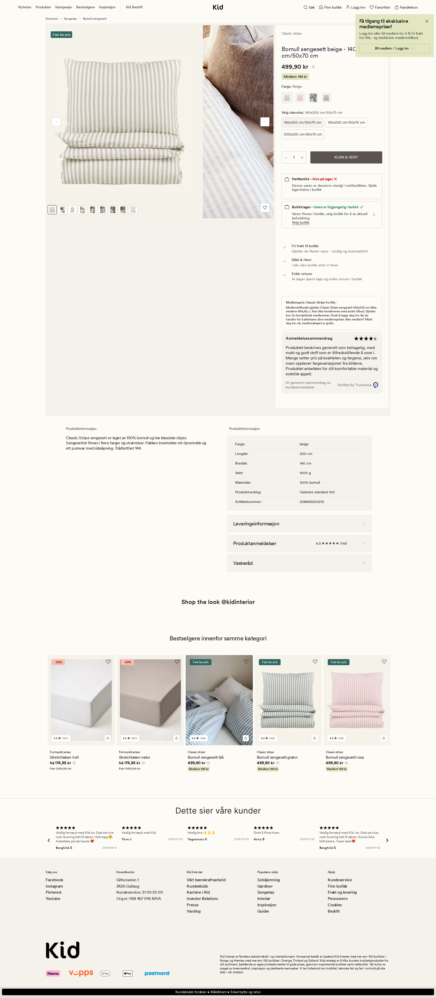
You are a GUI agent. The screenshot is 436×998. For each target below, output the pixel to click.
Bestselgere (85, 7)
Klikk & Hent (346, 157)
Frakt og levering (342, 892)
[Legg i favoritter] (264, 207)
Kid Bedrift (134, 7)
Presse (192, 904)
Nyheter (25, 7)
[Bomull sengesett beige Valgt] (287, 98)
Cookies (335, 904)
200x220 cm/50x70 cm (303, 134)
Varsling (193, 911)
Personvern (337, 898)
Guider (263, 911)
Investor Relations (202, 898)
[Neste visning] (264, 121)
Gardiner (264, 886)
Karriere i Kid (198, 892)
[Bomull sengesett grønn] (326, 98)
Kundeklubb (197, 886)
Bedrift (334, 911)
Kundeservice (340, 879)
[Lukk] (427, 21)
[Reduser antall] (286, 157)
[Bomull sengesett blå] (313, 98)
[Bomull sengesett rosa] (300, 98)
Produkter (43, 7)
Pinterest (54, 892)
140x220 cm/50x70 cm (346, 122)
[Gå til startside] (218, 7)
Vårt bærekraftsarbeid (206, 879)
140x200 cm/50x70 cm (302, 122)
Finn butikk (337, 886)
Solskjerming (268, 879)
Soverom (52, 18)
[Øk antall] (302, 157)
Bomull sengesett (94, 18)
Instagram (54, 886)
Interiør (263, 898)
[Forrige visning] (56, 121)
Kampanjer (63, 7)
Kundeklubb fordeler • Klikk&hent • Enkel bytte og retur (218, 992)
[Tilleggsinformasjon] (312, 67)
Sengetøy (70, 18)
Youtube (53, 898)
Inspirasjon (107, 7)
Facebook (54, 879)
